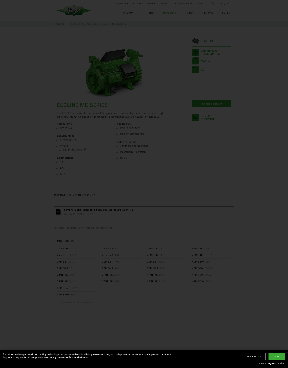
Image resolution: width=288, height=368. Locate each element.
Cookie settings (255, 356)
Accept (277, 356)
